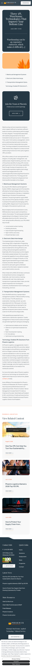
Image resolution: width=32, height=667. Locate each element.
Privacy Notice (12, 645)
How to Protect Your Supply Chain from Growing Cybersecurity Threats (14, 525)
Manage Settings (16, 659)
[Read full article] (16, 578)
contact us (5, 379)
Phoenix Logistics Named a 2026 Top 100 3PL (15, 485)
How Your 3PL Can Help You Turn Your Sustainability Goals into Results (15, 448)
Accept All (16, 661)
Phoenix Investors (8, 612)
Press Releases (7, 608)
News (20, 560)
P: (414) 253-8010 (8, 549)
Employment (22, 556)
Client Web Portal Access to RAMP (12, 605)
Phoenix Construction (9, 615)
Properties (22, 563)
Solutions (22, 553)
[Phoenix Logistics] (10, 2)
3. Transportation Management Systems (17, 82)
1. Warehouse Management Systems (16, 74)
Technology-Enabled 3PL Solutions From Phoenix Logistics (18, 86)
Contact (21, 567)
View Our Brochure (8, 601)
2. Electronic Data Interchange (14, 78)
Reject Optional (16, 664)
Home (20, 550)
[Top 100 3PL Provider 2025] (7, 558)
